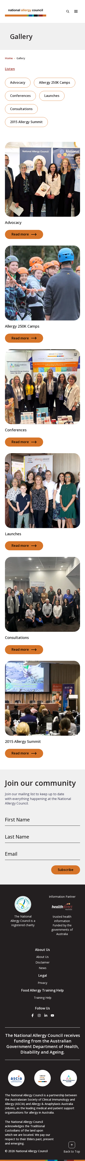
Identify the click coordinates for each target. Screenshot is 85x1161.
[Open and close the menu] (76, 11)
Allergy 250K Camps (54, 82)
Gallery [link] (21, 58)
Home (9, 58)
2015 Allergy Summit (26, 122)
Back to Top (72, 1151)
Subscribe (65, 869)
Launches (51, 95)
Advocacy (17, 82)
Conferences (20, 95)
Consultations (21, 109)
